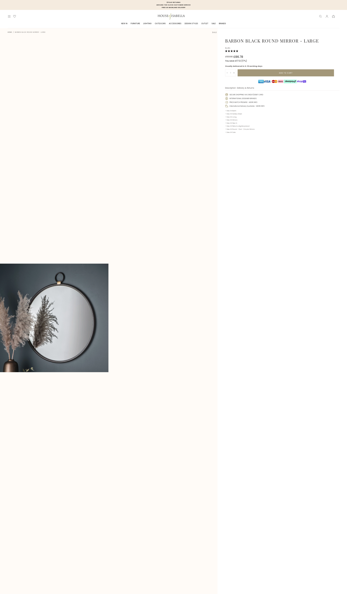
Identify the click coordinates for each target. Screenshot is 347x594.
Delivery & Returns (245, 88)
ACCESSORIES (175, 23)
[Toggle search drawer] (320, 16)
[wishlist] (14, 16)
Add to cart (286, 73)
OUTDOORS (160, 23)
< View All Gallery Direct (233, 114)
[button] (232, 51)
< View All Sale (230, 132)
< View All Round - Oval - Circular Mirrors (240, 129)
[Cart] (333, 16)
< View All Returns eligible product (237, 126)
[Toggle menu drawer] (9, 16)
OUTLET (204, 23)
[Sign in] (327, 16)
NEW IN (124, 23)
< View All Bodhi (230, 111)
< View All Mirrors (231, 120)
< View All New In (231, 123)
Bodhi (227, 48)
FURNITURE (135, 23)
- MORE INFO (252, 102)
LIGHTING (147, 23)
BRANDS (222, 23)
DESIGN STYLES (191, 23)
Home (10, 32)
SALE (214, 23)
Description (230, 88)
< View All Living (231, 117)
